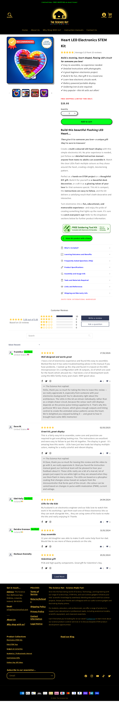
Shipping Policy (38, 606)
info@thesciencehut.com (17, 609)
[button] (10, 15)
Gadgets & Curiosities (15, 649)
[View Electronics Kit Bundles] (86, 228)
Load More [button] (59, 576)
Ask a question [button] (95, 324)
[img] (47, 353)
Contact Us (90, 619)
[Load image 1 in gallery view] (16, 93)
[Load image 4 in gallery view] (44, 93)
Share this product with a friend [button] (78, 238)
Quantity (64, 109)
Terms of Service (34, 593)
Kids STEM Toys (12, 644)
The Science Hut (62, 698)
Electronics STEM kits (15, 640)
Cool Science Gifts (13, 658)
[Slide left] (9, 93)
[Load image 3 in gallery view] (35, 93)
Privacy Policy (37, 611)
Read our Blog (67, 636)
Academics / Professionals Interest (19, 653)
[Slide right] (51, 93)
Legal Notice (36, 623)
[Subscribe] (52, 675)
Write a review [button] (95, 318)
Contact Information (36, 617)
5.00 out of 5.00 (30, 319)
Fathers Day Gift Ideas (15, 662)
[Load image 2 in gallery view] (26, 93)
